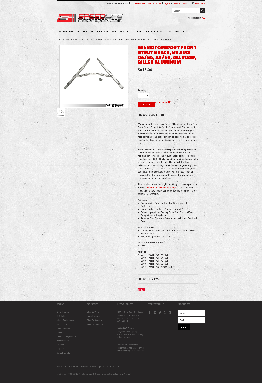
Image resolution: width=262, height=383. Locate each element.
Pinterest (170, 312)
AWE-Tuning (62, 324)
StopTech (60, 348)
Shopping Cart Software (110, 374)
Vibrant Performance (65, 320)
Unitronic (60, 344)
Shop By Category (106, 31)
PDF (143, 245)
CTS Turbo (61, 316)
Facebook (149, 312)
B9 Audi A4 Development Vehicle (162, 187)
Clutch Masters (63, 311)
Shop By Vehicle (65, 31)
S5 (91, 39)
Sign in (167, 3)
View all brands (63, 353)
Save (143, 290)
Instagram (154, 312)
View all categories (95, 324)
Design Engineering (65, 328)
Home (59, 39)
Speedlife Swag (85, 31)
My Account (140, 3)
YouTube (165, 312)
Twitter (160, 312)
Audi (83, 39)
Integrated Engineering (66, 336)
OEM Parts (61, 332)
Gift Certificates (154, 3)
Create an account (180, 3)
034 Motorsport (63, 340)
